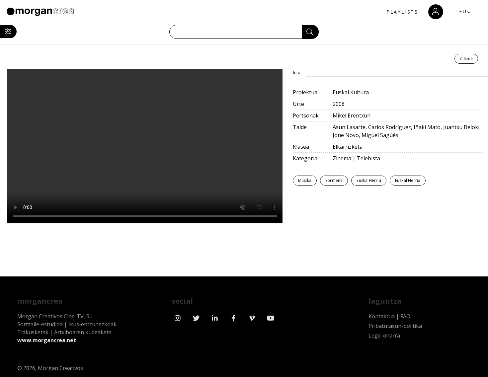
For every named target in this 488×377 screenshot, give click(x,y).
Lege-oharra (384, 335)
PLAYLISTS (402, 12)
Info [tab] (297, 72)
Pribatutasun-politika (395, 326)
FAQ (405, 316)
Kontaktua (381, 316)
